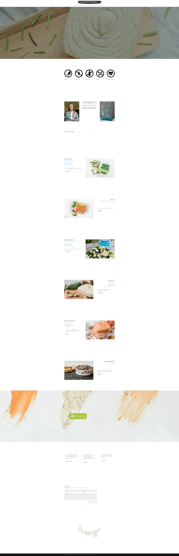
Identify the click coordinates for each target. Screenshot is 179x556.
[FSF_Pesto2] (78, 298)
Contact (99, 5)
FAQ (92, 5)
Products (79, 5)
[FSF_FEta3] (100, 258)
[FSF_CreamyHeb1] (100, 177)
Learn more (111, 285)
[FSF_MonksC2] (100, 339)
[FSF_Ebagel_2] (78, 379)
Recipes (95, 5)
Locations (84, 5)
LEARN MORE (68, 163)
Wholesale (103, 5)
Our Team (88, 5)
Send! (95, 501)
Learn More (111, 204)
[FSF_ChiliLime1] (78, 217)
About (75, 5)
